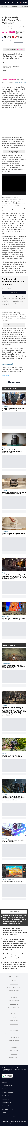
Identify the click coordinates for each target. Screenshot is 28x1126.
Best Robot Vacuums (14, 1057)
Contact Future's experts (8, 1085)
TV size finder (13, 6)
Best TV (14, 1017)
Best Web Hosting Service (14, 987)
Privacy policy (5, 1095)
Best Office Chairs (14, 1040)
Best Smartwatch (14, 1024)
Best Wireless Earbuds (14, 1037)
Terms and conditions (7, 1092)
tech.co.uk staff (21, 31)
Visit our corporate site (14, 1071)
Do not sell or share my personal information (13, 1116)
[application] (14, 183)
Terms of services (20, 296)
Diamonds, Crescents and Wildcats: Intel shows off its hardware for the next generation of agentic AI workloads (15, 931)
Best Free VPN (14, 984)
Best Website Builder (14, 990)
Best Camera (14, 1047)
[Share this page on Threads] (18, 37)
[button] (26, 2)
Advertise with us (6, 1102)
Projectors (20, 13)
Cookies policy (5, 1099)
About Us (4, 1082)
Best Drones (14, 1054)
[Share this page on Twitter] (5, 37)
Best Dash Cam (14, 1050)
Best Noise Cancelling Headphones (14, 1034)
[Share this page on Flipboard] (16, 37)
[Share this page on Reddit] (10, 37)
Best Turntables (14, 1030)
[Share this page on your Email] (21, 37)
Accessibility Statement (8, 1109)
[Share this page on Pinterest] (13, 37)
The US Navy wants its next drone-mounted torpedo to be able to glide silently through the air (14, 956)
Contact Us (4, 1089)
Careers (4, 1112)
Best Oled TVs (14, 1020)
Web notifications (6, 1106)
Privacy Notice (22, 298)
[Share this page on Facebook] (2, 37)
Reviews (12, 31)
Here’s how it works (18, 42)
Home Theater (12, 13)
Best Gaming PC (14, 1004)
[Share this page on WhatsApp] (8, 37)
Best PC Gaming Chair (14, 1007)
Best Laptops (14, 997)
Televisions (4, 13)
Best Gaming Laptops (14, 1000)
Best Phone (14, 1014)
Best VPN (14, 980)
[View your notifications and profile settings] (17, 2)
